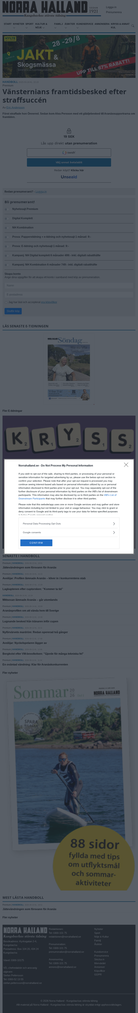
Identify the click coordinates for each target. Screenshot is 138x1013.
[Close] (127, 466)
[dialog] (69, 506)
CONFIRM (36, 542)
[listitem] (69, 523)
